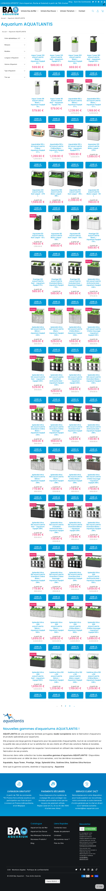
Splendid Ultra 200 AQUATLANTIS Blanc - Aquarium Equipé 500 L (56, 627)
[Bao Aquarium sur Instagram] (102, 2)
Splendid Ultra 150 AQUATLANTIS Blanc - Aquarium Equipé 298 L (56, 479)
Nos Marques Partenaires (41, 835)
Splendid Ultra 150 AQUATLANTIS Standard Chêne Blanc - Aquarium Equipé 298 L (38, 577)
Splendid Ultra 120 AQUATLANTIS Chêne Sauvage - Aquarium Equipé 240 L (93, 331)
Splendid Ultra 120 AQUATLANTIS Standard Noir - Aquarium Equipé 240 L (75, 429)
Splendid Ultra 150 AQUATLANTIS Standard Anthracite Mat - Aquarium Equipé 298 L (56, 527)
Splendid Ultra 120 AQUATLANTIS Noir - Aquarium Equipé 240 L (38, 378)
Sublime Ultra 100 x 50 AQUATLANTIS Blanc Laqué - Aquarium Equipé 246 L (75, 677)
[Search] (92, 11)
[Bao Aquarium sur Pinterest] (99, 2)
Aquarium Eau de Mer (39, 828)
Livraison (57, 835)
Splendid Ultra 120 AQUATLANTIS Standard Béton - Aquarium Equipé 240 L (75, 379)
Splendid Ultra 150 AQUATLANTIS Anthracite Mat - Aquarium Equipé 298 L (93, 429)
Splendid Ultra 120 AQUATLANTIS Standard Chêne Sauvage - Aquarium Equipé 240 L (56, 430)
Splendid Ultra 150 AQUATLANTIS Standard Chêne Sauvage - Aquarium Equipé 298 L (56, 577)
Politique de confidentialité (88, 845)
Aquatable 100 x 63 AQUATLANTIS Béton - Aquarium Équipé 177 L (75, 102)
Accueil (3, 18)
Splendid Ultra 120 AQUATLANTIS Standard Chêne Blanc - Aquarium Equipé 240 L (38, 430)
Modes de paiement (62, 831)
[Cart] (102, 11)
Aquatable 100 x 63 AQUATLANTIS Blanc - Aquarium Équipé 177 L (94, 102)
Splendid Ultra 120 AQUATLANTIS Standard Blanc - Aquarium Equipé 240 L (93, 379)
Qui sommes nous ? (61, 839)
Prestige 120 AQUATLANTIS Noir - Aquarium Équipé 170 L (38, 282)
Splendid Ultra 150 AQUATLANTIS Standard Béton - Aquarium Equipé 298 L (75, 526)
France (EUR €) (52, 881)
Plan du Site (59, 843)
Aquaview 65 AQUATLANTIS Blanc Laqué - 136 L (56, 236)
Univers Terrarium (67, 11)
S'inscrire (91, 829)
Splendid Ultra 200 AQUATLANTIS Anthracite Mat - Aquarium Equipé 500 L (94, 577)
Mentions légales (19, 870)
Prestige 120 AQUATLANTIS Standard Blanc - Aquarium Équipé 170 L (56, 283)
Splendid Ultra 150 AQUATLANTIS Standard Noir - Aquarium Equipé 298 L (75, 576)
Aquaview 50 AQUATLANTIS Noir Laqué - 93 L (38, 235)
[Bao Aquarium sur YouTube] (104, 2)
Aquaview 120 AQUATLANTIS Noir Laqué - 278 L (38, 193)
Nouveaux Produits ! (39, 839)
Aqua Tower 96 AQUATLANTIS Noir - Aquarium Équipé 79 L (56, 101)
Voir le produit (38, 74)
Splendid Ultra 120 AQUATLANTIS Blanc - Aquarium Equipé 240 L (56, 331)
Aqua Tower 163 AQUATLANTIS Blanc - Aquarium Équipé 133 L (75, 59)
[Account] (97, 11)
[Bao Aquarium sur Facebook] (96, 2)
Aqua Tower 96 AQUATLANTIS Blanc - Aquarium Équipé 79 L (38, 102)
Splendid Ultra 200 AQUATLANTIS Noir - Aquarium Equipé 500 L (38, 676)
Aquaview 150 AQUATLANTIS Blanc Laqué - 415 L (56, 193)
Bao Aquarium (19, 876)
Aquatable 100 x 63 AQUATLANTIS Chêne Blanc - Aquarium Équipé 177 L (56, 148)
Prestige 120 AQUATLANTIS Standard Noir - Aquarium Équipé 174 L (75, 283)
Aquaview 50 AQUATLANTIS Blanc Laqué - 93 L (94, 193)
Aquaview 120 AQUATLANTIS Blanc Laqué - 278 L (93, 147)
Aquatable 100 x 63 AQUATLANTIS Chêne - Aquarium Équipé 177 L (38, 148)
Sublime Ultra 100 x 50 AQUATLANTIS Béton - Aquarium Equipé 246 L (56, 677)
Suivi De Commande (82, 2)
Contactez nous (60, 828)
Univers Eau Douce (48, 11)
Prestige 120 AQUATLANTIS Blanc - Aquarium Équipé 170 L (94, 237)
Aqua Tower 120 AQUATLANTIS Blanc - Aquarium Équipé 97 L (38, 59)
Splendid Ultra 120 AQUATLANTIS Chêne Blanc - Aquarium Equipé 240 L (75, 331)
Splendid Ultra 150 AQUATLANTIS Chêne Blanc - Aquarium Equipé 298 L (75, 479)
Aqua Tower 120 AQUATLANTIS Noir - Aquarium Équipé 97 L (56, 58)
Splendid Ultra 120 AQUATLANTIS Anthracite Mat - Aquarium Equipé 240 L (93, 283)
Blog (70, 2)
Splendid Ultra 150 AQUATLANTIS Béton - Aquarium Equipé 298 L (38, 479)
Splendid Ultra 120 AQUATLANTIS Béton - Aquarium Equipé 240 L (38, 331)
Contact (82, 11)
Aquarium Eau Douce (39, 831)
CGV (9, 870)
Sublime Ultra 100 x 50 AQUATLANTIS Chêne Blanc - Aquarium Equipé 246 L (94, 677)
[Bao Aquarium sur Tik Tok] (104, 5)
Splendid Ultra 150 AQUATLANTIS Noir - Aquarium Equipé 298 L (38, 525)
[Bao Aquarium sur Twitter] (93, 2)
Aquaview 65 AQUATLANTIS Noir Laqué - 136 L (75, 235)
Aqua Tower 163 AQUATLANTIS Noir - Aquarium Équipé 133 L (93, 58)
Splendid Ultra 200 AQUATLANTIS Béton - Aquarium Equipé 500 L (38, 627)
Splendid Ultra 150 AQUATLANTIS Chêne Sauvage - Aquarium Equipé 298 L (93, 479)
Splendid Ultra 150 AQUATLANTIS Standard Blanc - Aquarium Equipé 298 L (93, 526)
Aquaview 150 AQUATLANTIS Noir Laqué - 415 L (75, 192)
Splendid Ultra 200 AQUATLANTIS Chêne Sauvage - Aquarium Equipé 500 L (93, 627)
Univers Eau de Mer (28, 11)
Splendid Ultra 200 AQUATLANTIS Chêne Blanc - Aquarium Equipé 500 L (75, 627)
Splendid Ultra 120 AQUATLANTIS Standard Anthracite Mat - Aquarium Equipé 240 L (56, 380)
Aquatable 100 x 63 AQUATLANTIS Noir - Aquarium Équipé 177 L (75, 147)
